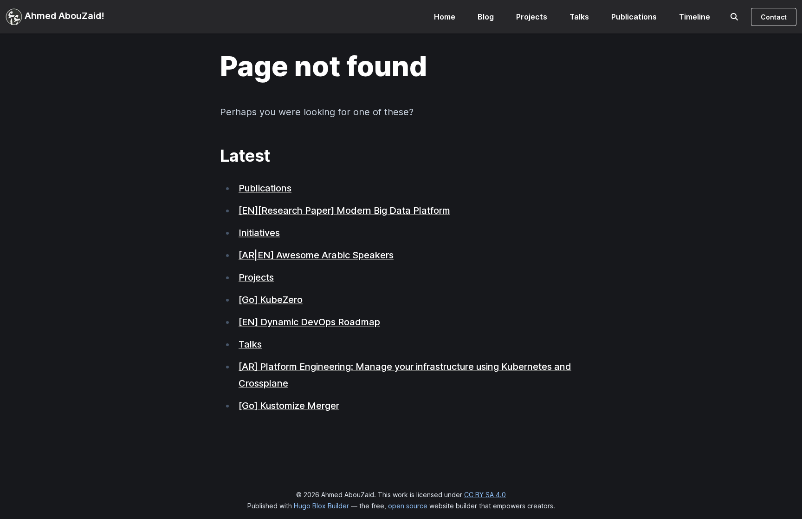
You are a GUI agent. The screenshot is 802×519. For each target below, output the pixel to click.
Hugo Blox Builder (321, 506)
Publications (634, 16)
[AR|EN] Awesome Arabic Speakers (316, 255)
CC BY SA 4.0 (485, 495)
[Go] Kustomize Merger (289, 405)
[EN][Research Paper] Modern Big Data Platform (344, 210)
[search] (734, 16)
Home (444, 16)
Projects (531, 16)
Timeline (694, 16)
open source (407, 506)
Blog (486, 16)
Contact (774, 17)
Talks (579, 16)
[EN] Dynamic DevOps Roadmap (309, 322)
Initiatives (259, 232)
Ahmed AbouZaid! (63, 15)
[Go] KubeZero (271, 299)
